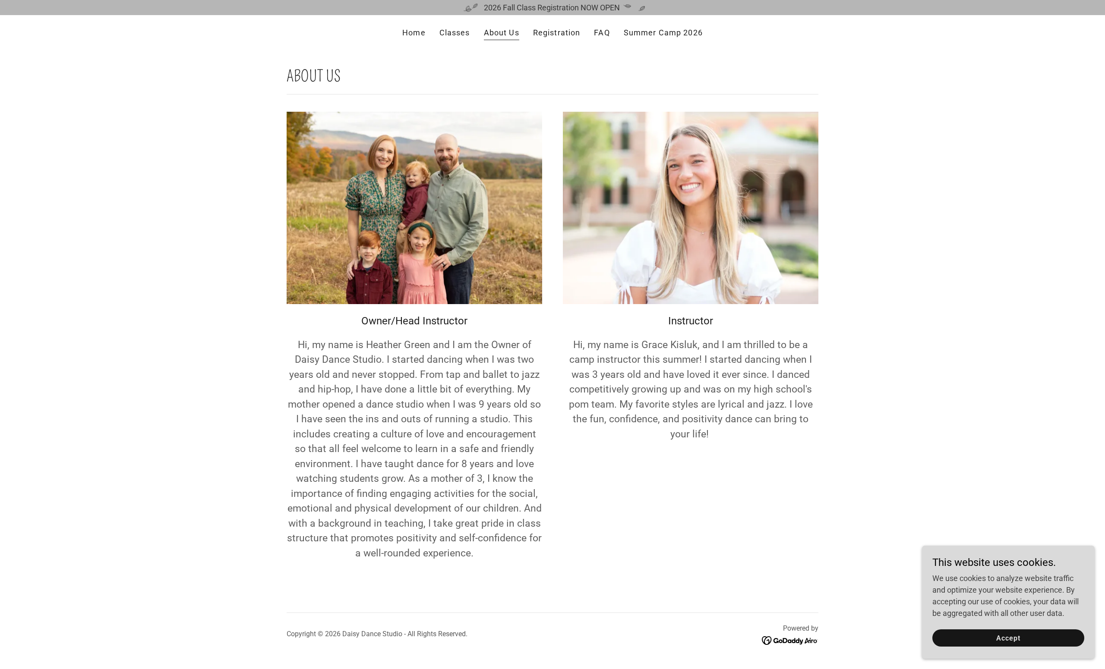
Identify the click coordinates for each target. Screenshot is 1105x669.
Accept (1008, 638)
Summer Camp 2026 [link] (663, 32)
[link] (790, 639)
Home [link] (414, 32)
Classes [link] (454, 32)
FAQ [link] (601, 32)
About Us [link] (501, 32)
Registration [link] (557, 32)
